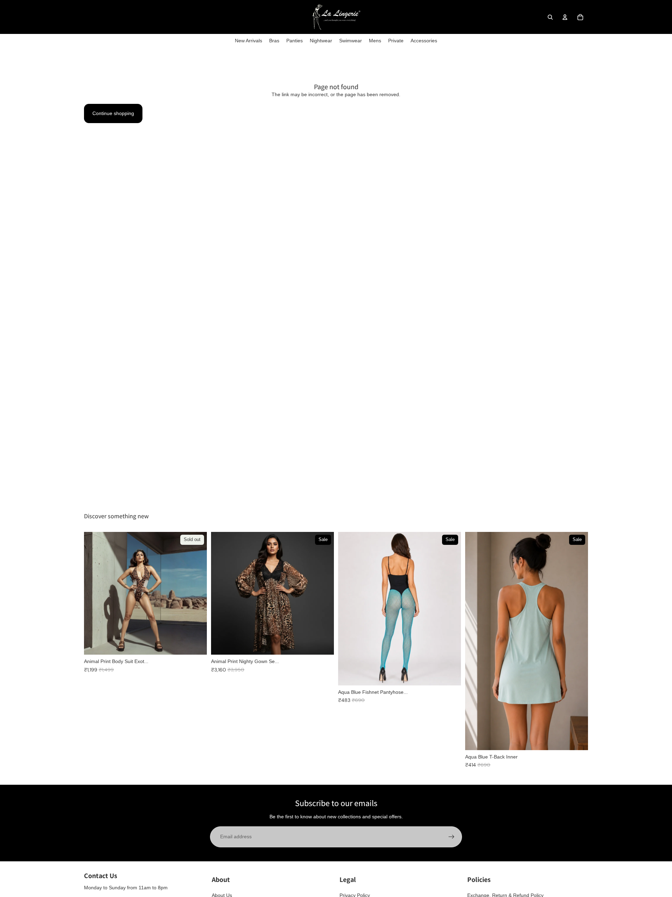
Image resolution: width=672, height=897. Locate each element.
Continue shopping (113, 113)
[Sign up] (451, 837)
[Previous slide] (221, 593)
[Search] (550, 17)
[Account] (565, 17)
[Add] (323, 644)
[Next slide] (323, 593)
